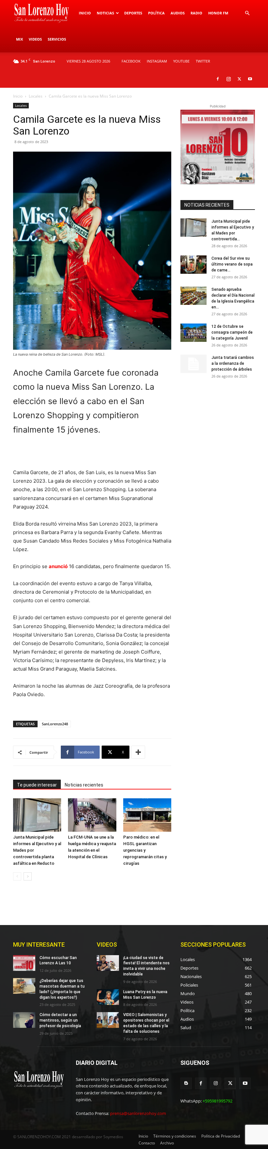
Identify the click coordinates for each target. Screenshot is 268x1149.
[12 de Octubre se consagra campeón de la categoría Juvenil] (193, 333)
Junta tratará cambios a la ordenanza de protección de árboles (232, 363)
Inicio (85, 12)
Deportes (133, 12)
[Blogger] (186, 1083)
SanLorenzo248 (55, 723)
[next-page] (28, 876)
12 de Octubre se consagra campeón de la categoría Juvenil (232, 332)
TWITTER (203, 61)
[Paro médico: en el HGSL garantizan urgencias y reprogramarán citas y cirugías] (147, 814)
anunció (58, 566)
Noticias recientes (84, 785)
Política (156, 12)
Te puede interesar (37, 785)
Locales (35, 96)
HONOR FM (218, 12)
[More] (138, 752)
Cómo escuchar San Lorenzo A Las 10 (58, 960)
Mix (19, 39)
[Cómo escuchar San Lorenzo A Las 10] (24, 963)
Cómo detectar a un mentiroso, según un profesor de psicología (60, 1020)
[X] (239, 79)
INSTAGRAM (157, 61)
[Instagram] (228, 79)
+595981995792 (217, 1101)
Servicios (57, 39)
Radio (196, 12)
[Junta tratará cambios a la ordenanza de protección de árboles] (193, 364)
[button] (247, 13)
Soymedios (113, 1137)
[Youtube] (250, 79)
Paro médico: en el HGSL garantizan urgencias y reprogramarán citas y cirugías (145, 850)
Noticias (105, 12)
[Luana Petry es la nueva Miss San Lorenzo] (108, 997)
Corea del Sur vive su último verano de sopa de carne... (232, 264)
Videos (35, 39)
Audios (178, 12)
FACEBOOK (131, 61)
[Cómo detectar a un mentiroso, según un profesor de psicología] (24, 1020)
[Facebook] (218, 79)
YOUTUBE (181, 61)
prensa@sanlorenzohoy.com (138, 1113)
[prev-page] (17, 876)
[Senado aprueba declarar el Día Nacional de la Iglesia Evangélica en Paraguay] (193, 296)
